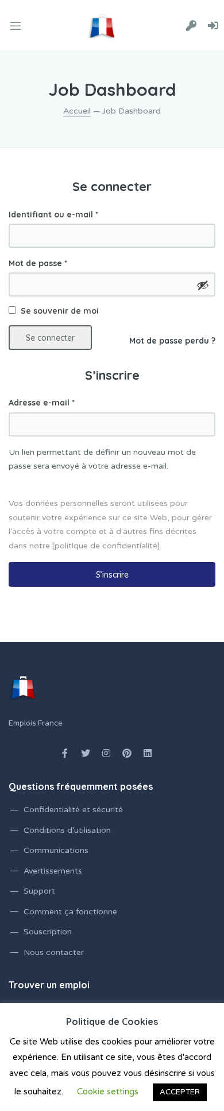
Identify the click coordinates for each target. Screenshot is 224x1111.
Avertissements (53, 871)
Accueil (77, 111)
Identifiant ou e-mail (53, 214)
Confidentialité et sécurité (73, 809)
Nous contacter (54, 952)
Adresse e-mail (42, 402)
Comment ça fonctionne (70, 912)
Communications (56, 850)
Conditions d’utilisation (67, 830)
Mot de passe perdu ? (172, 341)
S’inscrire (112, 575)
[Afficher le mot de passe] (202, 285)
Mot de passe (38, 263)
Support (39, 891)
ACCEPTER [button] (180, 1092)
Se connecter (50, 338)
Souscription (48, 932)
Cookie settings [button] (107, 1091)
